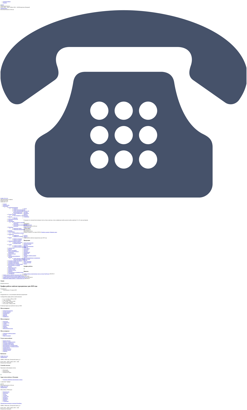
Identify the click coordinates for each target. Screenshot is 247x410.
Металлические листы (8, 328)
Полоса (25, 263)
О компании (5, 401)
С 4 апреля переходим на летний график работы (13, 276)
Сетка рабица (27, 248)
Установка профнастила (8, 343)
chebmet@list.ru (4, 8)
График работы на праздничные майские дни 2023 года (15, 277)
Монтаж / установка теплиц (9, 341)
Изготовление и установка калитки (11, 346)
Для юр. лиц (5, 396)
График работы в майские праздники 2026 (12, 275)
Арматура (26, 247)
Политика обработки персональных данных (12, 379)
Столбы (25, 256)
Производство (6, 391)
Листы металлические (28, 246)
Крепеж (25, 254)
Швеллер (26, 245)
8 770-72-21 (4, 198)
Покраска (5, 351)
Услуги (4, 394)
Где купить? (26, 223)
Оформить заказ (53, 232)
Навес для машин (27, 261)
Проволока (26, 249)
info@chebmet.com (28, 224)
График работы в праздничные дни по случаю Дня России (36, 273)
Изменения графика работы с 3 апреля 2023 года (13, 278)
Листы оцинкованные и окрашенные (32, 257)
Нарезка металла (6, 340)
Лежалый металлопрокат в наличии (11, 403)
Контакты (5, 397)
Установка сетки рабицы (8, 344)
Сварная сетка (27, 259)
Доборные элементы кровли (30, 255)
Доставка (5, 395)
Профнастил (26, 253)
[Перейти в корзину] (30, 229)
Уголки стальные (27, 244)
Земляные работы (7, 350)
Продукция (5, 393)
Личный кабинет (7, 1)
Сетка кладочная (27, 262)
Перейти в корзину (45, 232)
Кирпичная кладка (7, 348)
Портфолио (5, 398)
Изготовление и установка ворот (10, 345)
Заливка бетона (6, 347)
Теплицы (26, 251)
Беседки (25, 260)
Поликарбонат (27, 252)
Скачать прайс (27, 228)
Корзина (5, 2)
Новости (5, 400)
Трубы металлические (28, 242)
